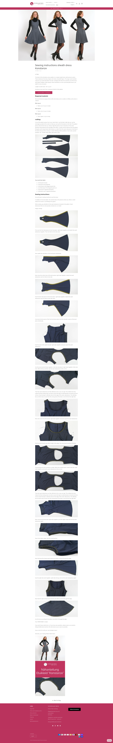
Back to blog (57, 700)
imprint (31, 719)
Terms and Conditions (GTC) (36, 710)
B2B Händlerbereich (34, 721)
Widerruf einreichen (74, 709)
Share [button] (37, 74)
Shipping (32, 717)
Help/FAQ (32, 708)
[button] (49, 2)
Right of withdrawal (34, 715)
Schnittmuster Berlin (36, 740)
